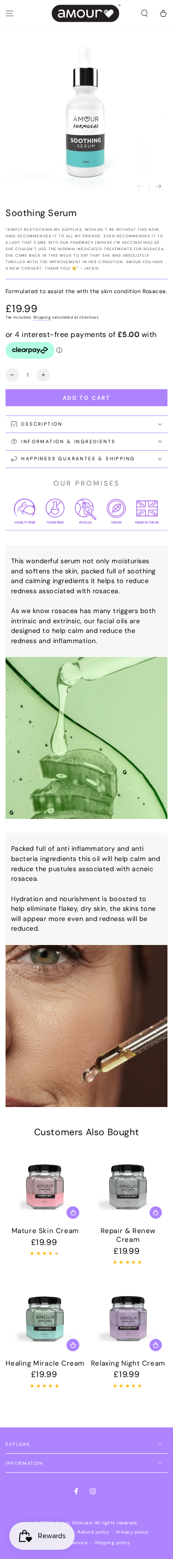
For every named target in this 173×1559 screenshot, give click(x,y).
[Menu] (9, 13)
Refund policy (93, 1532)
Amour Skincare (73, 1523)
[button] (144, 13)
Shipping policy (112, 1543)
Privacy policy (132, 1532)
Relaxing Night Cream (128, 1363)
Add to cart (86, 398)
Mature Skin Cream (45, 1230)
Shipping (42, 317)
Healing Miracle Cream (45, 1363)
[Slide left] (140, 187)
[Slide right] (158, 187)
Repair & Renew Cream (128, 1235)
